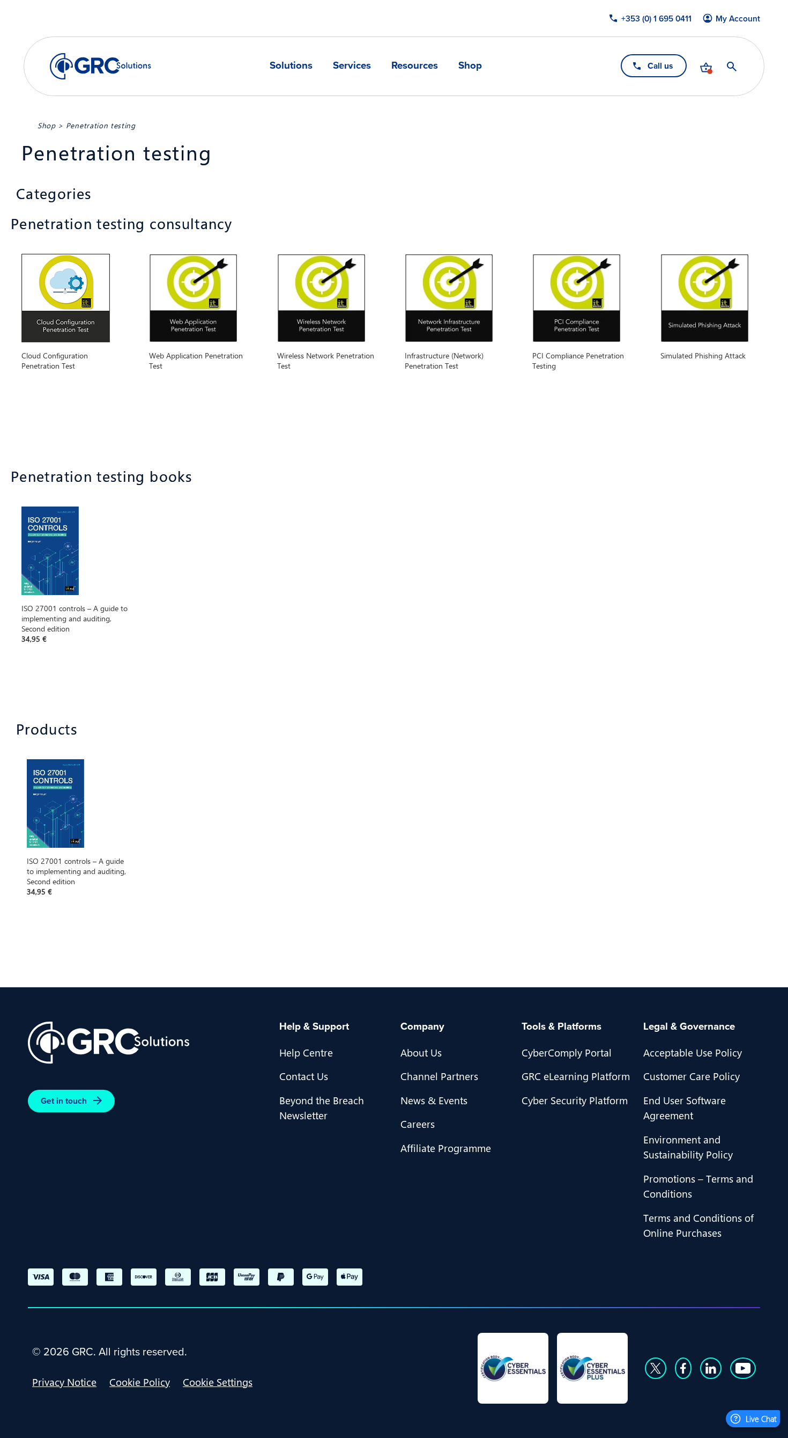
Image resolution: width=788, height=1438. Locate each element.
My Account (738, 18)
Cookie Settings (217, 1382)
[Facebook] (683, 1368)
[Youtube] (743, 1368)
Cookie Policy (139, 1382)
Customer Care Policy (691, 1076)
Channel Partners (439, 1076)
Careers (417, 1124)
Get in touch (64, 1101)
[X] (655, 1368)
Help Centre (306, 1052)
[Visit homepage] (100, 66)
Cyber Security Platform (575, 1100)
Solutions (291, 66)
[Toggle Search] (731, 66)
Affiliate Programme (445, 1148)
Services (352, 66)
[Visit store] (706, 66)
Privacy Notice (64, 1382)
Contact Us (303, 1076)
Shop (470, 66)
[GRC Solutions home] (147, 1043)
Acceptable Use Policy (692, 1052)
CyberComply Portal (567, 1052)
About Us (421, 1052)
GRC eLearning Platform (576, 1076)
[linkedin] (711, 1368)
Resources (414, 66)
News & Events (433, 1100)
